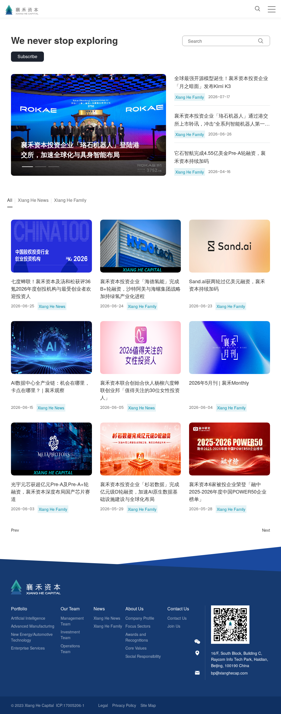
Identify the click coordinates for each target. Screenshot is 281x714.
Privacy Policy (124, 705)
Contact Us (178, 608)
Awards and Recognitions (136, 637)
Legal (103, 705)
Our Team (70, 608)
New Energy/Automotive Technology (32, 637)
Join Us (173, 626)
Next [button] (163, 125)
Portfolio (19, 608)
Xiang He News (107, 618)
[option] (88, 125)
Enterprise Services (28, 648)
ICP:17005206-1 (70, 705)
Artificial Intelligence (28, 618)
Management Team (72, 621)
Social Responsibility (143, 656)
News (99, 608)
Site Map (148, 705)
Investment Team (70, 634)
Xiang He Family (108, 626)
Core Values (136, 648)
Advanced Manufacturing (32, 626)
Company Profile (139, 618)
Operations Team (70, 648)
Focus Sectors (137, 626)
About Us (134, 608)
